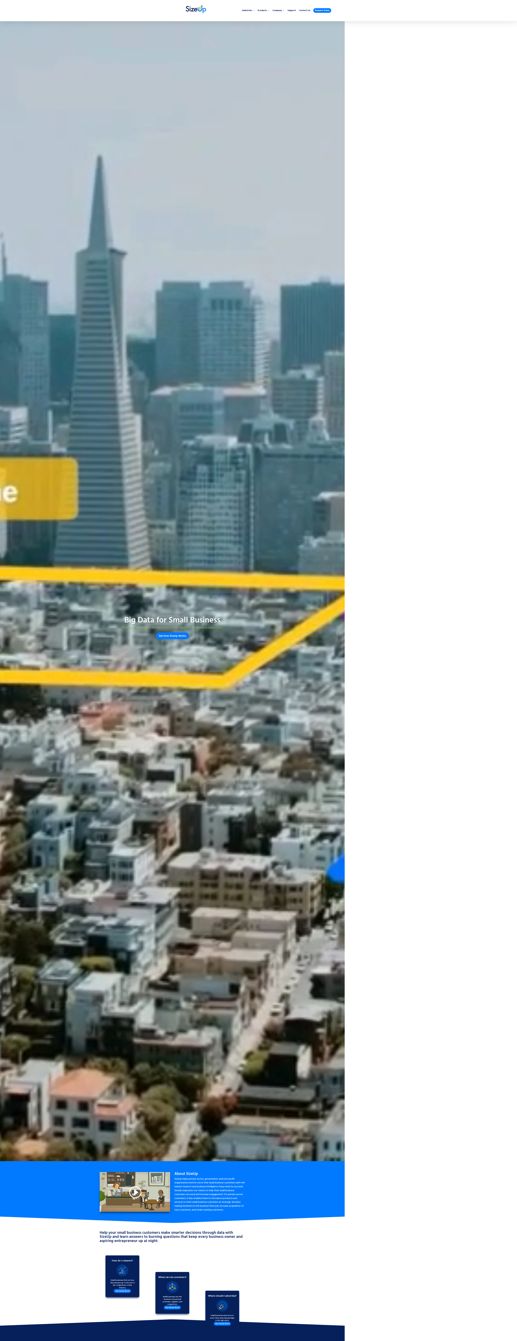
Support (292, 11)
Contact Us (304, 11)
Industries (247, 11)
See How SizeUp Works (172, 636)
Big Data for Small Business (172, 620)
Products (262, 11)
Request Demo (322, 10)
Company (277, 11)
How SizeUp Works (122, 1291)
